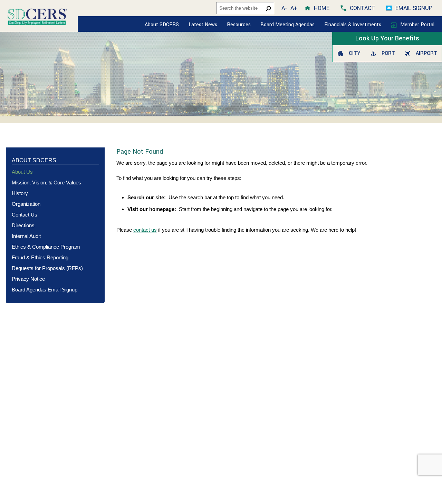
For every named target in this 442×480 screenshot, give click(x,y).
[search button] (268, 8)
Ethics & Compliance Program (46, 247)
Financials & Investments (353, 24)
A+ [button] (293, 8)
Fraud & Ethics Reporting (40, 257)
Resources (239, 24)
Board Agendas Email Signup (44, 289)
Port (387, 53)
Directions (23, 225)
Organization (26, 204)
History (20, 193)
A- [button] (284, 8)
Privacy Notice (28, 279)
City (353, 53)
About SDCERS (162, 24)
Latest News (203, 24)
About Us (22, 172)
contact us (145, 230)
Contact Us (24, 215)
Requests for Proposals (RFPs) (47, 268)
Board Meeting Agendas (287, 24)
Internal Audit (26, 236)
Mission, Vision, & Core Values (46, 182)
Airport (425, 53)
